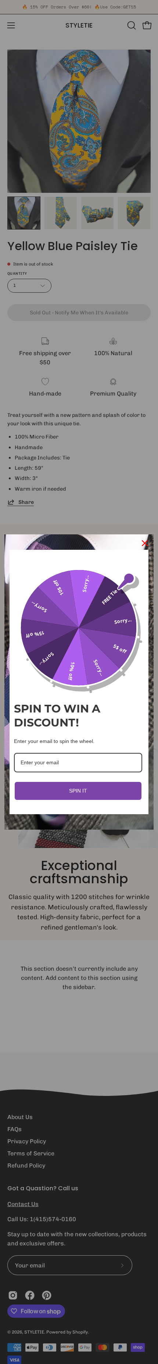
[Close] (145, 543)
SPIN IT (78, 791)
